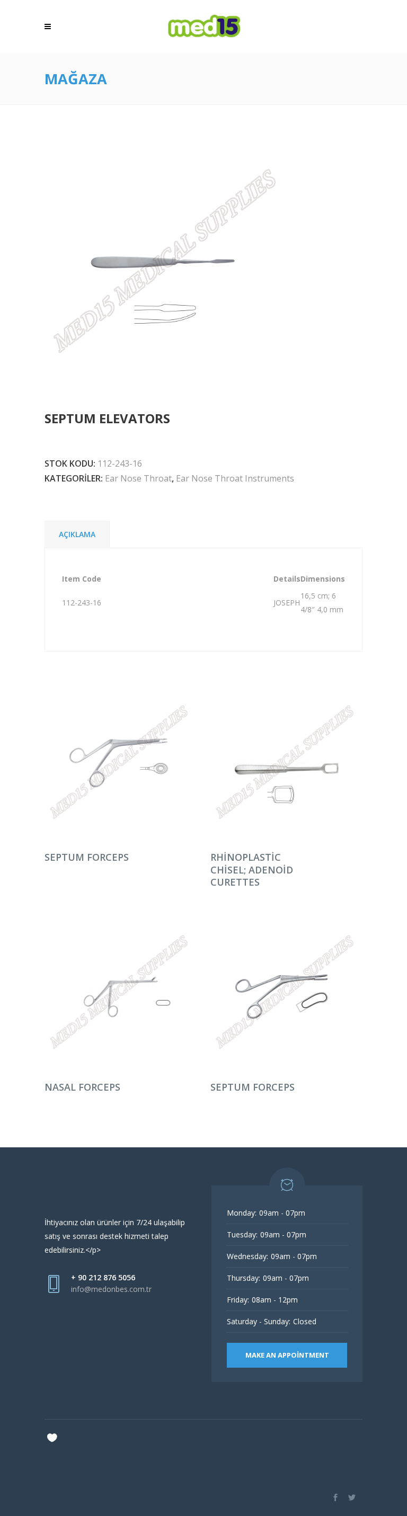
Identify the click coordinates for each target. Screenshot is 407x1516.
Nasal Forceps (82, 1087)
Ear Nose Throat (138, 478)
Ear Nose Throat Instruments (235, 478)
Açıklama (77, 534)
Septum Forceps (87, 857)
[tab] (77, 534)
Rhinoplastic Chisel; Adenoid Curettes (251, 869)
